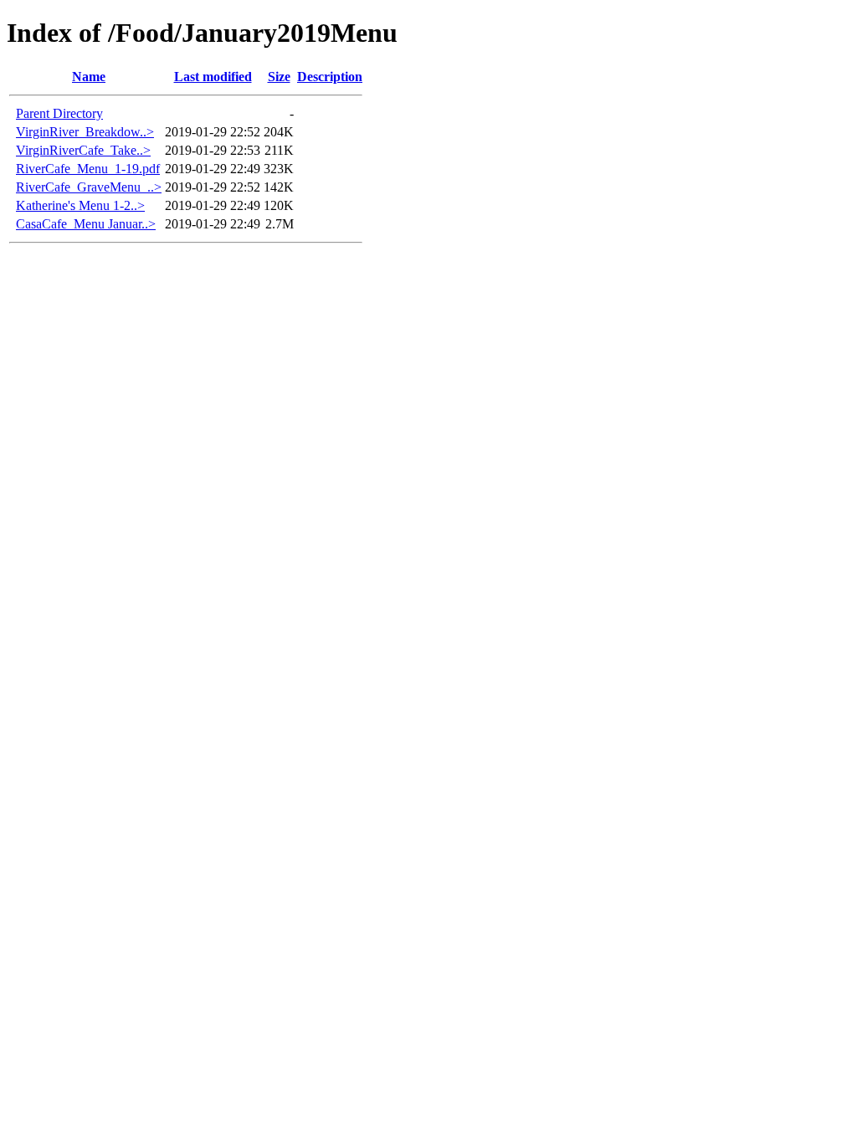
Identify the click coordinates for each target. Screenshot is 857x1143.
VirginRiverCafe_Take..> (83, 150)
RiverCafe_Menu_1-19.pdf (88, 168)
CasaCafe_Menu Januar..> (86, 224)
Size (279, 76)
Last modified (213, 76)
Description (329, 76)
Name (88, 76)
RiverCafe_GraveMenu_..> (89, 187)
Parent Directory (59, 113)
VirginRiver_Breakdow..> (85, 132)
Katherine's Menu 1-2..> (80, 205)
